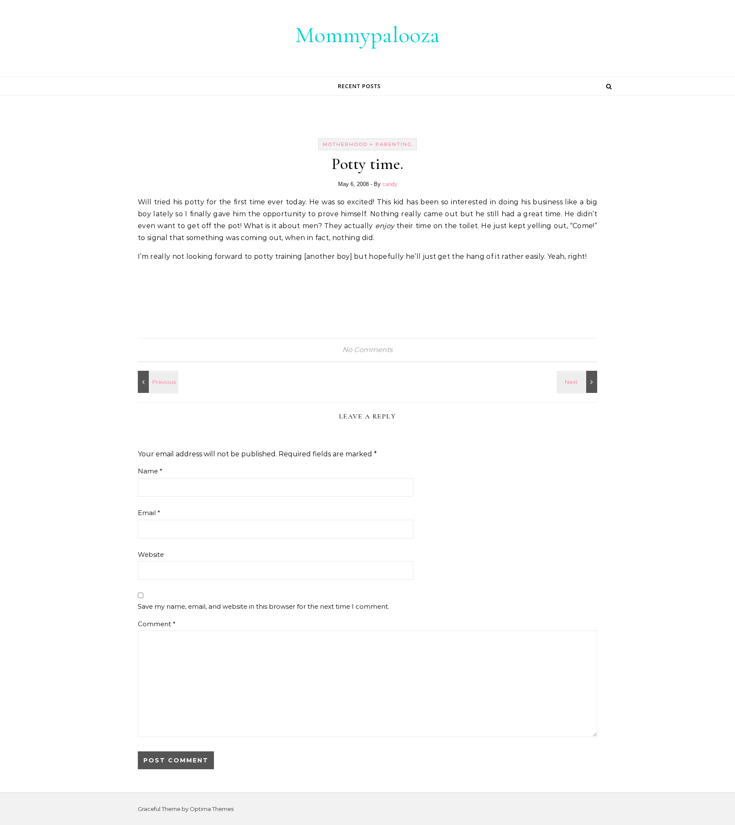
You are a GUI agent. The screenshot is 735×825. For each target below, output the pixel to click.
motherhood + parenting (367, 144)
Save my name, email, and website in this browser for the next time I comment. (263, 606)
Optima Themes (212, 808)
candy (389, 184)
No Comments (367, 350)
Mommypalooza (367, 35)
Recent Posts (359, 86)
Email (149, 513)
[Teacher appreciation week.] (578, 382)
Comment (157, 624)
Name (150, 471)
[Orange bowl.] (157, 382)
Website (151, 554)
